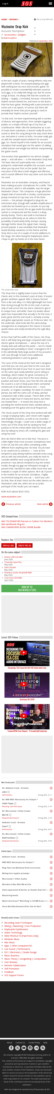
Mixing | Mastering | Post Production (22, 926)
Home (4, 19)
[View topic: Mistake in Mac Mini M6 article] (51, 884)
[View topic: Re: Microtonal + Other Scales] (51, 811)
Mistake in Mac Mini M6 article (16, 884)
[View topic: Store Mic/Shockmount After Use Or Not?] (51, 906)
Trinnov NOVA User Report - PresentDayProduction (27, 730)
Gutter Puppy (7, 803)
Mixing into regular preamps (15, 873)
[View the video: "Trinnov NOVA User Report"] (27, 716)
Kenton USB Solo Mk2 (13, 557)
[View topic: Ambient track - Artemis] (51, 822)
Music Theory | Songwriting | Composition (25, 958)
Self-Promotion (7, 795)
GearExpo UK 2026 (27, 699)
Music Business (11, 955)
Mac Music (9, 942)
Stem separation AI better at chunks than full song (26, 890)
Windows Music (12, 939)
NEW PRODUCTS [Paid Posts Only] (21, 935)
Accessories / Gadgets (15, 34)
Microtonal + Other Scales (14, 879)
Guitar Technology (13, 932)
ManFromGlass (8, 838)
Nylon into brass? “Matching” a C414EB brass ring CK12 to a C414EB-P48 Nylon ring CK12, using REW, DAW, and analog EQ (26, 901)
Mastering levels (10, 895)
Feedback (9, 972)
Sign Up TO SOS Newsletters (27, 588)
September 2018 (45, 41)
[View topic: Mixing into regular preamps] (51, 873)
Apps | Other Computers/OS (18, 945)
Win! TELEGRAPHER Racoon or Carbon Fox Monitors (27, 521)
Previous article (13, 504)
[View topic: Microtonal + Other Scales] (51, 879)
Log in (5, 3)
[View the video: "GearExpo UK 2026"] (27, 685)
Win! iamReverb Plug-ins (13, 524)
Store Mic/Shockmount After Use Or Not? (21, 906)
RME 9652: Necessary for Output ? (18, 862)
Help (45, 1042)
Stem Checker (10, 567)
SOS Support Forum (14, 975)
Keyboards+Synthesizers (10, 818)
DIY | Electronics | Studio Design (20, 952)
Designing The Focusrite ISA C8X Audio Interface (27, 667)
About (9, 1042)
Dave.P (5, 826)
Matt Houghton (10, 38)
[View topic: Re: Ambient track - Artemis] (51, 788)
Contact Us (20, 1042)
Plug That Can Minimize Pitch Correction (21, 868)
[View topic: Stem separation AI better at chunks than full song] (51, 890)
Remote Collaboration (15, 965)
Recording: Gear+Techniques (12, 806)
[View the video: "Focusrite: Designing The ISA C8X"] (27, 653)
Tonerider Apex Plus (13, 562)
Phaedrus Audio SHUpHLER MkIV (18, 572)
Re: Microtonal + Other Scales (16, 811)
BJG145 (5, 815)
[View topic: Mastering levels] (51, 895)
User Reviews (10, 962)
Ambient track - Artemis (13, 822)
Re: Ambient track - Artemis (15, 788)
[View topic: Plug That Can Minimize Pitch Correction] (51, 868)
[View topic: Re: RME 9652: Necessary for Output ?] (51, 799)
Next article (42, 504)
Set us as (44, 19)
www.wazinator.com (11, 496)
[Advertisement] (27, 614)
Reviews (13, 19)
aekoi (4, 792)
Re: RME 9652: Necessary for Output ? (20, 799)
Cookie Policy (34, 1042)
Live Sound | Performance (17, 949)
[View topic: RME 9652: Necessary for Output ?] (51, 862)
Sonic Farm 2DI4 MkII (13, 578)
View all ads (8, 545)
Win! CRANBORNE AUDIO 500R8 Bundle (20, 527)
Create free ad (24, 545)
